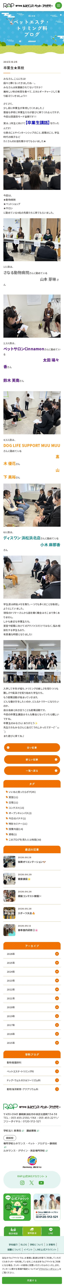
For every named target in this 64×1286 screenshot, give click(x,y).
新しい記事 (32, 759)
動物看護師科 (14, 1062)
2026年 (11, 954)
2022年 (11, 989)
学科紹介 (13, 1244)
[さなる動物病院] (32, 315)
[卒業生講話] (32, 168)
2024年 (11, 971)
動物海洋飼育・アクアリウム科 (22, 1089)
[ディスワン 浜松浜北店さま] (32, 577)
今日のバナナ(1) (17, 818)
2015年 (11, 1042)
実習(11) (13, 797)
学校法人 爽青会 (12, 1130)
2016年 (11, 1034)
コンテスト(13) (16, 807)
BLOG (24, 1244)
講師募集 (31, 1130)
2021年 (11, 998)
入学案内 (50, 1244)
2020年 (11, 1007)
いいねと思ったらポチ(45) (22, 792)
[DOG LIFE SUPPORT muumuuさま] (32, 504)
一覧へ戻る (32, 770)
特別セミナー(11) (18, 823)
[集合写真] (32, 661)
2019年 (11, 1016)
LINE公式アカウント (45, 1249)
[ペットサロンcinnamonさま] (32, 412)
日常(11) (13, 802)
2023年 (11, 980)
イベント (28, 1249)
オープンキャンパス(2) (20, 813)
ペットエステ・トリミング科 (20, 1071)
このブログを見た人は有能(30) (25, 839)
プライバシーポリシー (48, 1268)
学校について (37, 1244)
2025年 (11, 962)
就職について (14, 1249)
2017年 (11, 1025)
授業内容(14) (16, 829)
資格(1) (13, 834)
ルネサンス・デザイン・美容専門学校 (24, 1150)
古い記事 (32, 747)
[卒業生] (32, 239)
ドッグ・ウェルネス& (24, 1080)
